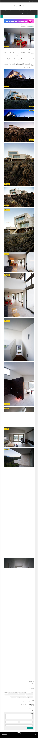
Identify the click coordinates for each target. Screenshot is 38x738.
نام (17, 720)
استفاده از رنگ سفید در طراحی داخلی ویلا (20, 694)
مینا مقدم (31, 26)
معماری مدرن (28, 16)
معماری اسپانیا (32, 16)
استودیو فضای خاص (12, 694)
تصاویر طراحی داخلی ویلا (13, 696)
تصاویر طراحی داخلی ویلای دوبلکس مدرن (28, 697)
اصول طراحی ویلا (7, 694)
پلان (22, 13)
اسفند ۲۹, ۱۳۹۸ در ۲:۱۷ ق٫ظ (24, 704)
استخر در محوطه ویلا (30, 693)
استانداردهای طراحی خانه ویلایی (8, 692)
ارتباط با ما (28, 1)
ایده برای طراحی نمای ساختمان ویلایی (21, 696)
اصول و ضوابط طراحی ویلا (30, 696)
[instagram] (4, 734)
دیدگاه (31, 713)
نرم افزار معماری (5, 10)
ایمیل (32, 720)
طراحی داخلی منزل (17, 10)
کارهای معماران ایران (29, 10)
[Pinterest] (3, 734)
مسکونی (28, 51)
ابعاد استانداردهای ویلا (23, 692)
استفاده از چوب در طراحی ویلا (29, 694)
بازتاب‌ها (25, 701)
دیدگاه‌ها (30, 701)
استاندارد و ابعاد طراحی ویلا (16, 692)
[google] (6, 734)
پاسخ (30, 708)
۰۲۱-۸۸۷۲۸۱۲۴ (24, 1)
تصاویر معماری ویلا (14, 697)
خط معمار (34, 10)
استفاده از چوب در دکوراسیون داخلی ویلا (13, 693)
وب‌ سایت (31, 723)
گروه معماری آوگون (34, 1)
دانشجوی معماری (27, 13)
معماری (24, 10)
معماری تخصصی (34, 13)
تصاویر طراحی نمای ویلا (19, 697)
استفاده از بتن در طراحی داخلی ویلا (23, 693)
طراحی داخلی (11, 10)
